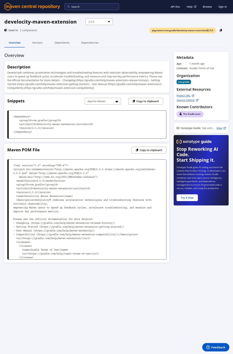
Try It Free (187, 197)
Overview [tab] (14, 44)
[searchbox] (89, 7)
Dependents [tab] (62, 44)
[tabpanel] (116, 158)
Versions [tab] (37, 44)
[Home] (32, 7)
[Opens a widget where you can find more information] (215, 347)
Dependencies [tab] (90, 44)
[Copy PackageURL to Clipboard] (221, 30)
